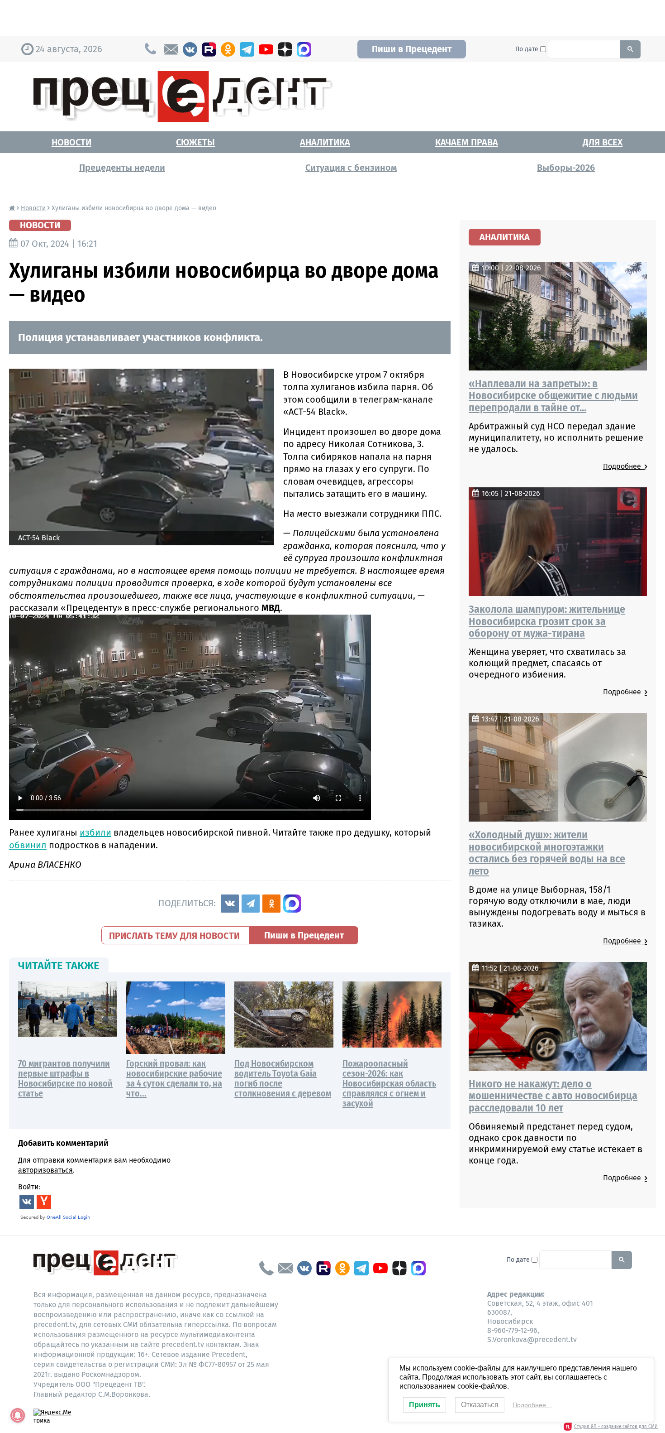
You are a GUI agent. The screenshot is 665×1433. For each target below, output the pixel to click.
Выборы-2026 (566, 167)
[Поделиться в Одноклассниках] (271, 903)
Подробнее (624, 466)
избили (95, 832)
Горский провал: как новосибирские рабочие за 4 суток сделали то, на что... (174, 1078)
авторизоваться (45, 1170)
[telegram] (247, 49)
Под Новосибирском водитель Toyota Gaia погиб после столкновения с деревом (282, 1078)
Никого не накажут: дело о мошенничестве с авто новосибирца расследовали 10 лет (553, 1095)
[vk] (190, 49)
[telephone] (266, 1268)
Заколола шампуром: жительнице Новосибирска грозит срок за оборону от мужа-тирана (547, 621)
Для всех (602, 142)
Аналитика (325, 142)
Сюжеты (195, 142)
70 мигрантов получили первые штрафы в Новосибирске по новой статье (65, 1078)
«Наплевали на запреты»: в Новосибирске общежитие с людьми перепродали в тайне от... (553, 395)
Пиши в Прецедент (411, 48)
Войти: (29, 1187)
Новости (71, 142)
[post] (171, 49)
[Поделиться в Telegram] (251, 903)
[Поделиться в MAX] (292, 903)
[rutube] (209, 49)
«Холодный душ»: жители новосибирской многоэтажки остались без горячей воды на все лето (547, 852)
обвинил (28, 845)
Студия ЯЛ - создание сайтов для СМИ (616, 1426)
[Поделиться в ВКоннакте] (230, 903)
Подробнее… (532, 1405)
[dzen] (285, 49)
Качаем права (466, 142)
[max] (304, 49)
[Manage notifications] (17, 1415)
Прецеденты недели (122, 167)
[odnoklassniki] (228, 49)
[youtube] (266, 49)
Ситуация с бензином (351, 167)
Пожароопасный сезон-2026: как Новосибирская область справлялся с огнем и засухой (389, 1083)
